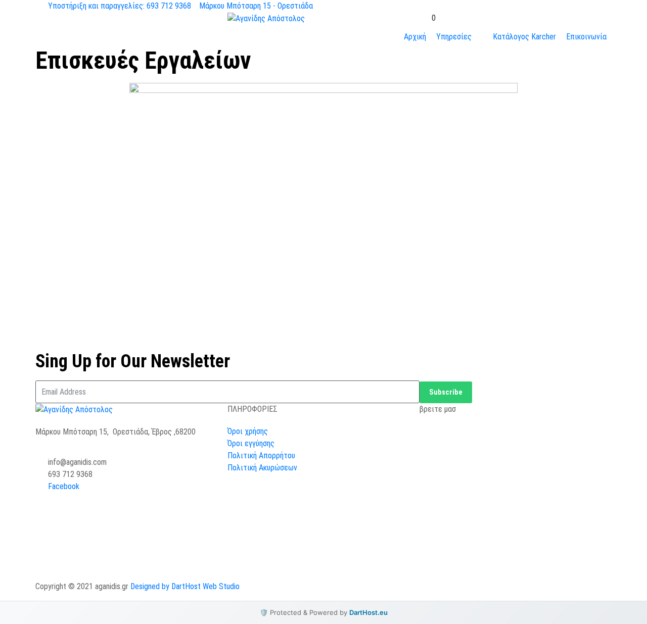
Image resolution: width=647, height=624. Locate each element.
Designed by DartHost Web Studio (185, 586)
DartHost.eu (368, 612)
